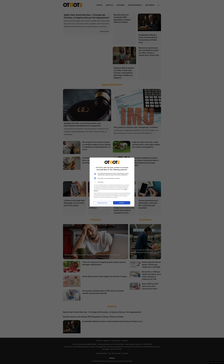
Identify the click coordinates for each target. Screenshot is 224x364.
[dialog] (112, 182)
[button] (112, 182)
